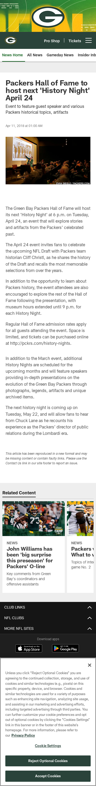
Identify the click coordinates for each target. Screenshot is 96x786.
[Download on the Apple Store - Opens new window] (28, 648)
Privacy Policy (23, 735)
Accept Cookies (48, 776)
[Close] (89, 665)
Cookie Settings (48, 745)
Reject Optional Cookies (48, 761)
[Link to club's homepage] (10, 38)
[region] (48, 722)
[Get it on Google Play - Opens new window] (65, 650)
